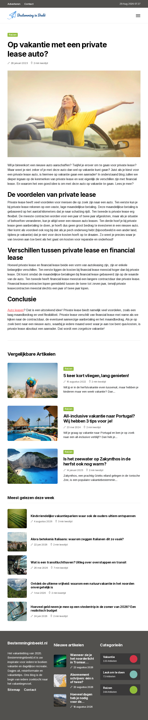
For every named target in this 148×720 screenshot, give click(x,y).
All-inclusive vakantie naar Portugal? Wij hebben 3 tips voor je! (99, 418)
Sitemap (14, 689)
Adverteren (14, 3)
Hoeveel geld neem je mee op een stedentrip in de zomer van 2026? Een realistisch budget (83, 608)
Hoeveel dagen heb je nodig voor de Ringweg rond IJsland (81, 698)
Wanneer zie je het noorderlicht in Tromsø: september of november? (82, 658)
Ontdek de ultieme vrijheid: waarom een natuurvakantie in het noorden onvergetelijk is (82, 585)
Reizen (12, 34)
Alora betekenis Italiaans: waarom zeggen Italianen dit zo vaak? (77, 539)
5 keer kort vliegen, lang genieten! (96, 375)
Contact (29, 3)
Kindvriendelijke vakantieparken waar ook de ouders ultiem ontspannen (83, 516)
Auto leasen (16, 310)
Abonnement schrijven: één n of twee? (81, 678)
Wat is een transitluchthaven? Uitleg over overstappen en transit (78, 562)
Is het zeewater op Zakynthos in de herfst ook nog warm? (96, 461)
